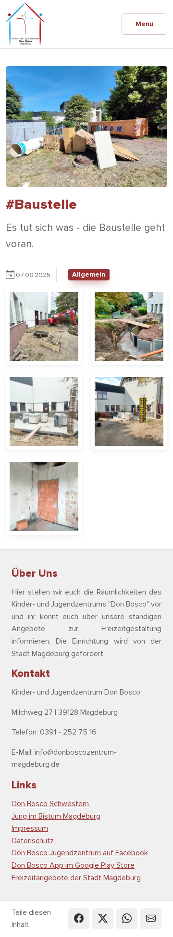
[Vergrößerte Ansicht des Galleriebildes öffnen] (44, 325)
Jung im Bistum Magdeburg (56, 816)
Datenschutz (33, 841)
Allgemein (88, 274)
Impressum (30, 828)
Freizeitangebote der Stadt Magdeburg (76, 878)
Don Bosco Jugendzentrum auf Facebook (80, 853)
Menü (144, 24)
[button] (78, 918)
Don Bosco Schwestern (50, 804)
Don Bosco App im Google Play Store (73, 865)
